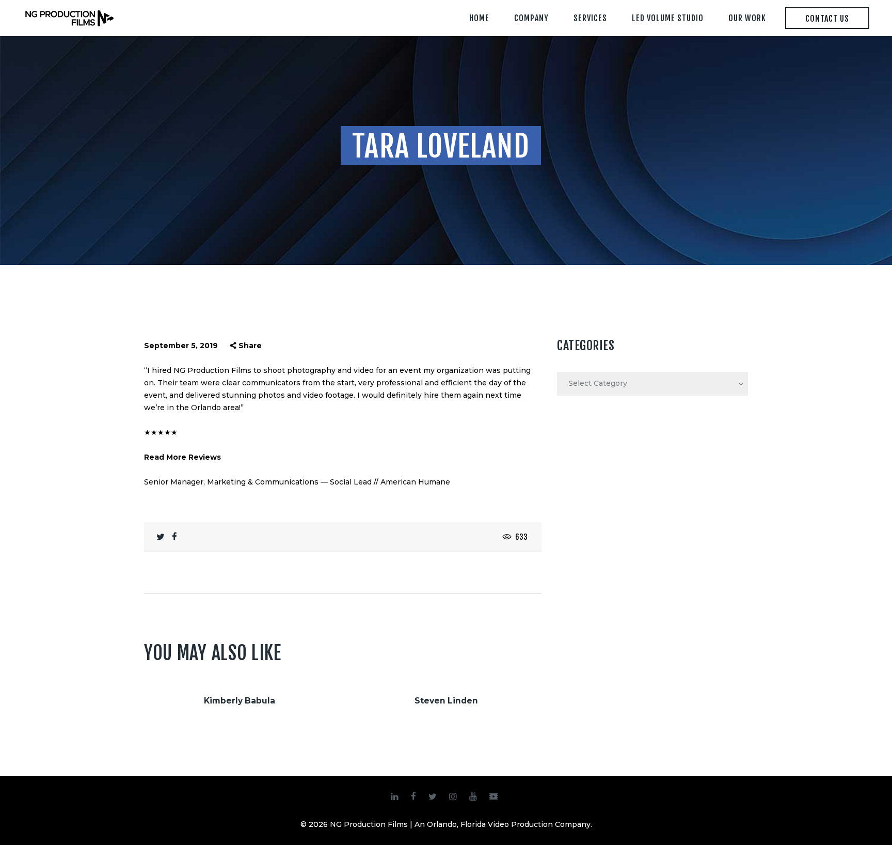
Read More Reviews (182, 457)
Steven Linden (446, 701)
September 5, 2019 (181, 345)
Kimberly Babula (239, 701)
